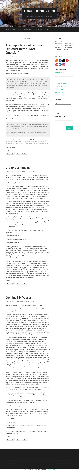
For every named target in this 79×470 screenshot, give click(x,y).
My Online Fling (59, 89)
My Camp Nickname (60, 86)
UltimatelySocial (50, 469)
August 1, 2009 (10, 301)
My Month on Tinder (60, 83)
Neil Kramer (21, 56)
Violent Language (18, 167)
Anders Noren (65, 463)
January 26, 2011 (11, 56)
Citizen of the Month (39, 11)
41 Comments (31, 171)
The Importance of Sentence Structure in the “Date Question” (25, 48)
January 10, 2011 (11, 171)
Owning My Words (18, 297)
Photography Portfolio (27, 29)
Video (40, 29)
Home (7, 29)
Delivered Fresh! (59, 72)
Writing (14, 29)
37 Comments (30, 301)
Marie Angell (44, 104)
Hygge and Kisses (59, 92)
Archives (47, 29)
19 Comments (31, 56)
